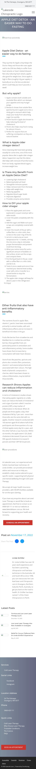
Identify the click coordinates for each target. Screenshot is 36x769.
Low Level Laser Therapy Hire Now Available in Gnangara (21, 624)
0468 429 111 (30, 6)
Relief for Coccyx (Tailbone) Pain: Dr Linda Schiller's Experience (23, 634)
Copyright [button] (13, 760)
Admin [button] (4, 763)
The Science (8, 731)
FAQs (5, 733)
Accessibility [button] (5, 760)
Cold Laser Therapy (11, 670)
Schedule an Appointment (17, 523)
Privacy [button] (29, 760)
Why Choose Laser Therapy (14, 726)
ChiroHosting (25, 766)
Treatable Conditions (11, 728)
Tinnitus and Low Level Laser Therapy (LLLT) (21, 615)
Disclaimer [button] (22, 760)
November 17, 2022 (22, 535)
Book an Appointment (13, 747)
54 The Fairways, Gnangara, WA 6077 (18, 2)
